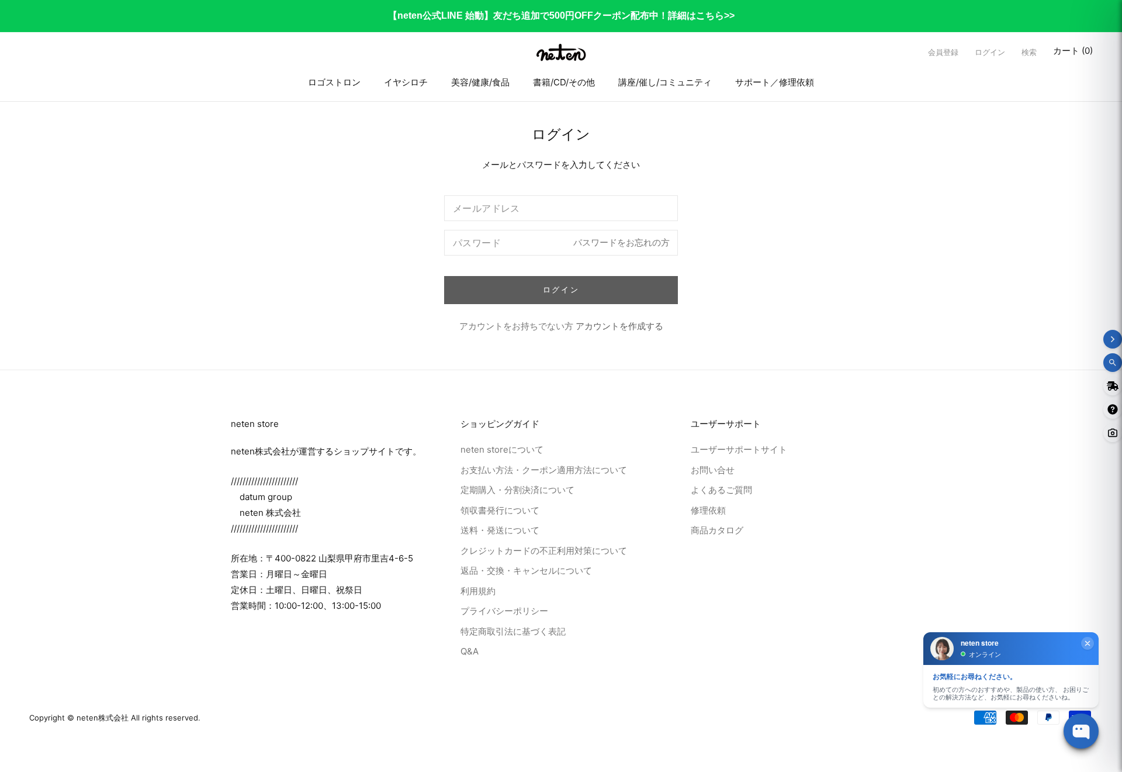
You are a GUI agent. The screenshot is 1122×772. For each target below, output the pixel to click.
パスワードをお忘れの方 (621, 242)
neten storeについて (501, 449)
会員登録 (943, 52)
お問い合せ (713, 469)
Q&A (469, 651)
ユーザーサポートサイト (739, 449)
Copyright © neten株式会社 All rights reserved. (114, 717)
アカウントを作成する (619, 326)
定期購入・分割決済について (517, 489)
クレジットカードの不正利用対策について (543, 550)
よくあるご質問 (721, 489)
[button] (1029, 52)
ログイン (990, 52)
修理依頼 (708, 509)
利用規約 (478, 590)
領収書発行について (499, 509)
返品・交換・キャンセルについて (526, 570)
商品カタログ (717, 530)
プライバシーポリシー (504, 610)
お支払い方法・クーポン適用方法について (543, 469)
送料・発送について (499, 530)
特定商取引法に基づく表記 (513, 630)
